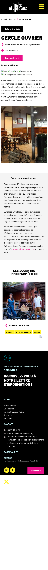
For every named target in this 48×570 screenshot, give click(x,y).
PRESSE (8, 458)
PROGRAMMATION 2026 (22, 517)
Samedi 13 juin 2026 (17, 319)
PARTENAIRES (11, 452)
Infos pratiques (19, 525)
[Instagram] (6, 470)
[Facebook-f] (12, 470)
